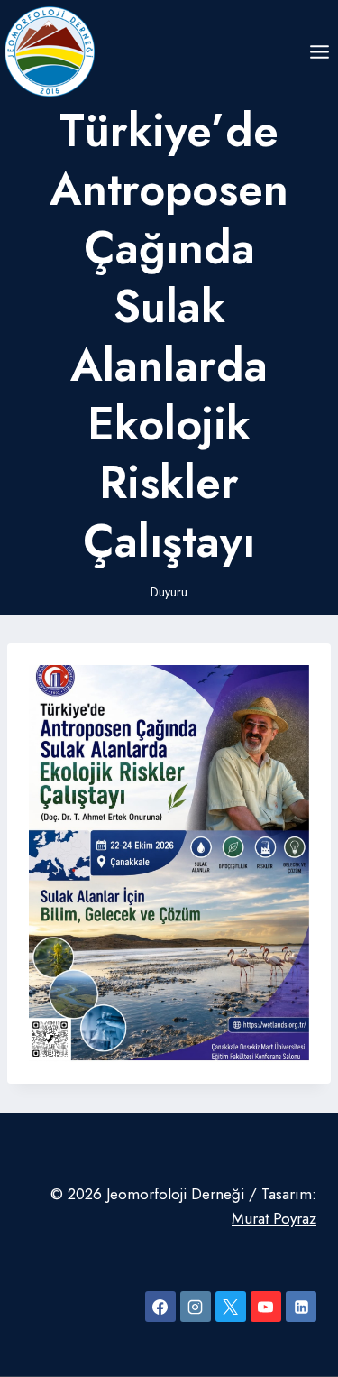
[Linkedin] (301, 1306)
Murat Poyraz (274, 1218)
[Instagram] (195, 1306)
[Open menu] (319, 51)
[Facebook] (160, 1306)
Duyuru (169, 592)
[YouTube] (266, 1306)
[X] (230, 1306)
